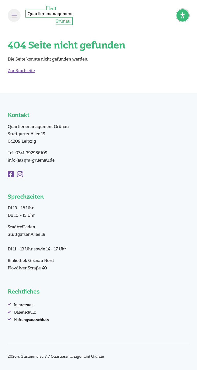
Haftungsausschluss (31, 320)
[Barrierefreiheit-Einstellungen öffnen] (182, 15)
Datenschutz (25, 312)
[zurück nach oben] (184, 359)
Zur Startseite (21, 70)
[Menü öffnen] (14, 15)
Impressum (24, 305)
